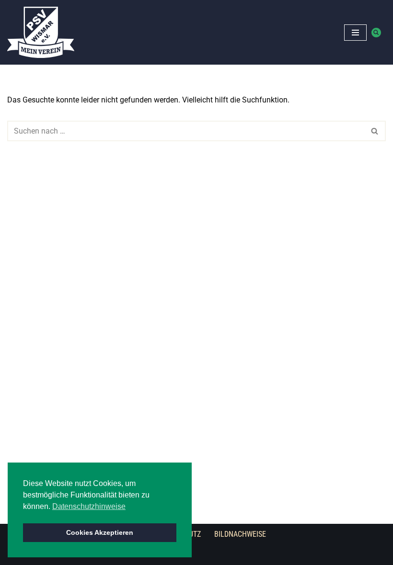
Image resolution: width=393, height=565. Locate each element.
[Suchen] (376, 32)
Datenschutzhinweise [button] (89, 506)
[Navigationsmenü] (355, 32)
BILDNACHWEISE (240, 534)
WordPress (197, 554)
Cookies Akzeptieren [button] (99, 532)
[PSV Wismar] (40, 32)
